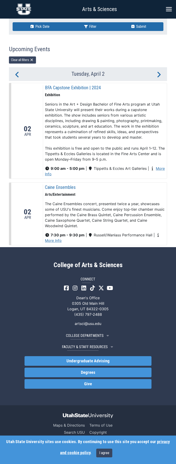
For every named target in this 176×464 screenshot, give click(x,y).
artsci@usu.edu (88, 323)
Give (88, 383)
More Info (53, 240)
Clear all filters (20, 60)
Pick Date (42, 26)
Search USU (74, 432)
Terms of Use (101, 425)
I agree (104, 453)
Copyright (98, 432)
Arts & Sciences (99, 9)
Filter (92, 26)
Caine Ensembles (60, 187)
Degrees (88, 372)
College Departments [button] (85, 336)
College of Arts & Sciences (88, 265)
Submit (140, 26)
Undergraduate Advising (88, 360)
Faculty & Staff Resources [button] (85, 347)
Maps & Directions (69, 425)
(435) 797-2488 (88, 314)
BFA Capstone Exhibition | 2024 (73, 87)
